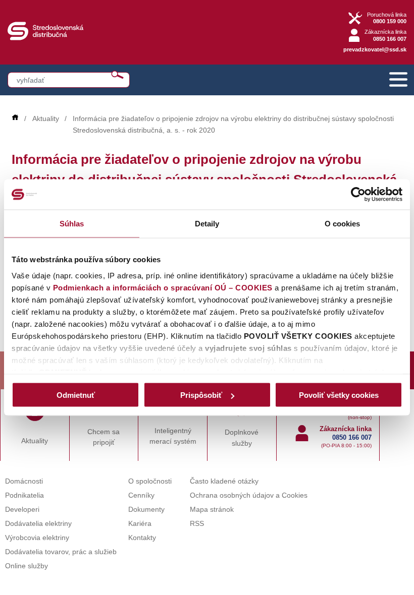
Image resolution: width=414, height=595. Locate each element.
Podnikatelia (24, 495)
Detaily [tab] (207, 223)
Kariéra (139, 523)
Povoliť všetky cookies (339, 395)
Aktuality (45, 119)
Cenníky (141, 495)
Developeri (22, 509)
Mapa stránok (212, 509)
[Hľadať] (117, 75)
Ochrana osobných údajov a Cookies (248, 495)
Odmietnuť (76, 395)
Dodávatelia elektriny (38, 523)
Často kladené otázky (224, 481)
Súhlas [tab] (72, 223)
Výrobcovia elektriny (37, 538)
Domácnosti (24, 481)
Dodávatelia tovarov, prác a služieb (61, 552)
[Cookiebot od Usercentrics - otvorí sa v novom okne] (358, 194)
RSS (197, 523)
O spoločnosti (150, 481)
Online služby (26, 566)
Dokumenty (146, 509)
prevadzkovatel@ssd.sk (374, 49)
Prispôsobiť (201, 395)
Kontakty (142, 538)
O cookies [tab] (342, 223)
